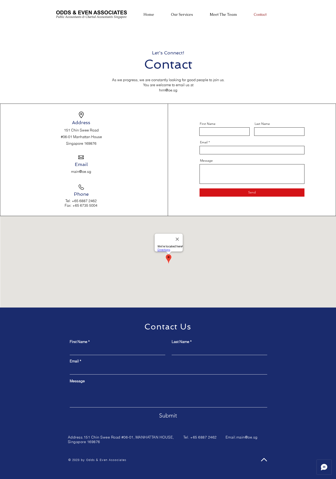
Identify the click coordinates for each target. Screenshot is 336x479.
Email (204, 142)
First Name (208, 123)
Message (206, 160)
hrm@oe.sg (168, 90)
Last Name (262, 123)
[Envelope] (91, 14)
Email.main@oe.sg (242, 437)
